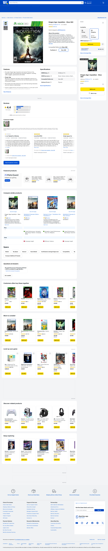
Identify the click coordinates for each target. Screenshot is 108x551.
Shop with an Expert (31, 506)
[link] (11, 162)
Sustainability (54, 530)
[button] (103, 22)
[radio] (84, 33)
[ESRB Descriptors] (51, 76)
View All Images (13, 211)
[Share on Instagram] (82, 523)
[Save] (102, 44)
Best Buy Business (54, 515)
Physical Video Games (28, 17)
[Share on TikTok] (87, 523)
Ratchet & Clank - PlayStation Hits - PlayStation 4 (52, 215)
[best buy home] (5, 2)
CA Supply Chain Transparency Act (97, 544)
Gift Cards (5, 518)
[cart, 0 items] (103, 3)
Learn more (82, 517)
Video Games (10, 17)
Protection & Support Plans (33, 513)
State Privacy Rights (31, 544)
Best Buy (4, 17)
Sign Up (99, 510)
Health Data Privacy (39, 544)
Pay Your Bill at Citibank (8, 525)
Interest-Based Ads (23, 544)
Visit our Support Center (32, 504)
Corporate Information (56, 523)
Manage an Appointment (32, 511)
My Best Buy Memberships (32, 523)
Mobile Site (92, 539)
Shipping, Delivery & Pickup (9, 506)
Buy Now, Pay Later (7, 530)
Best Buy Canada (101, 539)
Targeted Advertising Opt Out (84, 544)
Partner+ (52, 518)
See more (51, 43)
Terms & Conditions (11, 544)
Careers (52, 525)
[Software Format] (50, 82)
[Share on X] (103, 523)
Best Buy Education (55, 513)
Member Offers (30, 527)
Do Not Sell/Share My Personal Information (51, 544)
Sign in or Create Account (81, 503)
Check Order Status (7, 504)
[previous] (49, 50)
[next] (74, 50)
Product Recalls (6, 513)
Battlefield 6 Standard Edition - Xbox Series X (70, 215)
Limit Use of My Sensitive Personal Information (68, 544)
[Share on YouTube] (77, 523)
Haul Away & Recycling (32, 515)
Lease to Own (6, 527)
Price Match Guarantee (8, 511)
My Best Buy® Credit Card (8, 523)
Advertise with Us (54, 506)
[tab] (7, 251)
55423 (90, 40)
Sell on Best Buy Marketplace (57, 504)
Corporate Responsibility (56, 527)
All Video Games (17, 17)
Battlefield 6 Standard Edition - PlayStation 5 (31, 215)
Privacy (18, 543)
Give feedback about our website (22, 539)
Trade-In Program (7, 515)
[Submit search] (82, 2)
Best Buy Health (54, 511)
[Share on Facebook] (92, 523)
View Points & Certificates (32, 525)
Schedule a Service (31, 509)
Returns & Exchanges (7, 509)
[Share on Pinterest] (97, 523)
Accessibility (5, 543)
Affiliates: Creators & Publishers (57, 509)
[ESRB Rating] (48, 73)
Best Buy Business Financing (9, 532)
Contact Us (29, 518)
